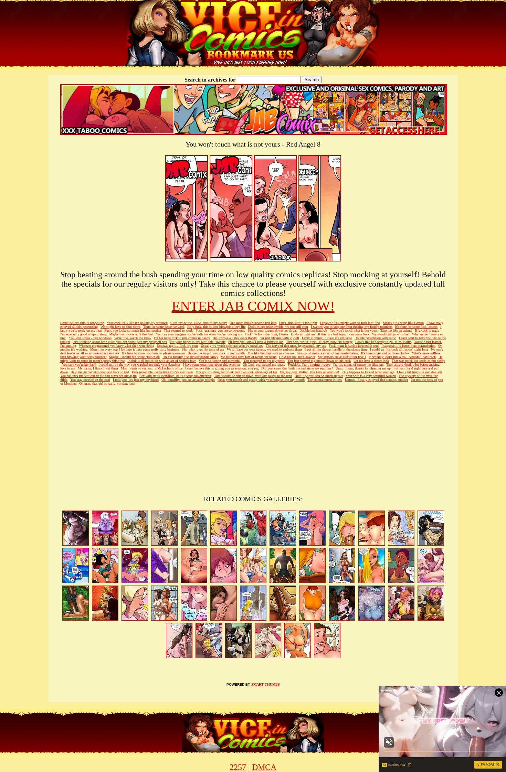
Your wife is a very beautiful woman (371, 376)
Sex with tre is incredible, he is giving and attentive (175, 376)
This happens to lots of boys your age (368, 372)
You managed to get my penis (264, 361)
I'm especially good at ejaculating (83, 334)
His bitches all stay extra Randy (235, 338)
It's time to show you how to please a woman (153, 353)
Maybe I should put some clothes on (134, 357)
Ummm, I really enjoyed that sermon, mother (376, 380)
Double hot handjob (313, 330)
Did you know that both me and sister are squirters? (297, 368)
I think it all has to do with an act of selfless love (161, 361)
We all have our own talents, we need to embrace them (264, 349)
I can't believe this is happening (82, 323)
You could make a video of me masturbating (327, 353)
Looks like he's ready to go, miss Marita (383, 342)
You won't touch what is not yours (354, 330)
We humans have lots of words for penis (248, 357)
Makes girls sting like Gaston (403, 323)
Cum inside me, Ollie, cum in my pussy (198, 323)
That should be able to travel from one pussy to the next (253, 376)
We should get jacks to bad (390, 334)
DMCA (264, 767)
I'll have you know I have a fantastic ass (255, 342)
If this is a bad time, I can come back (343, 334)
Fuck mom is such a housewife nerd (354, 345)
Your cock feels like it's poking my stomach (137, 323)
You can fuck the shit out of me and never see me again (98, 376)
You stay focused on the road (90, 380)
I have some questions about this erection (211, 364)
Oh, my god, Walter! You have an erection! (309, 372)
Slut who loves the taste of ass (203, 349)
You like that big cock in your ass (270, 353)
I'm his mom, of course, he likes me (358, 364)
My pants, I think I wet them (98, 368)
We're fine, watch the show (132, 338)
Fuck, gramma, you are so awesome (220, 330)
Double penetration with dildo (375, 338)
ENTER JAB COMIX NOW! (253, 306)
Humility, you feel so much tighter (319, 376)
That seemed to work (178, 330)
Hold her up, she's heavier (297, 357)
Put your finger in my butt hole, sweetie (197, 342)
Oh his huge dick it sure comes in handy (182, 338)
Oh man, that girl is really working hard (107, 383)
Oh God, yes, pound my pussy (264, 364)
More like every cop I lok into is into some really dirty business (134, 349)
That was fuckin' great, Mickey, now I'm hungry (319, 342)
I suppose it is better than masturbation (408, 345)
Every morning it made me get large (327, 338)
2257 (238, 767)
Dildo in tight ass (303, 334)
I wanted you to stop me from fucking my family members (351, 327)
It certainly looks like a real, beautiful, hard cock (402, 357)
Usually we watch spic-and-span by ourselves (232, 345)
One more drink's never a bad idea (253, 323)
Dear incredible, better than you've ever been (162, 372)
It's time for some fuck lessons (416, 327)
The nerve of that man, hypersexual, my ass (296, 345)
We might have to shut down (120, 327)
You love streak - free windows (90, 338)
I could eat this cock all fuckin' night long (399, 349)
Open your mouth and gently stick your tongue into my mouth (261, 380)
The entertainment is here (324, 380)
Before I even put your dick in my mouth (216, 353)
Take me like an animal (396, 330)
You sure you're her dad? (79, 364)
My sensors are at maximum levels (342, 357)
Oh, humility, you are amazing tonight (188, 380)
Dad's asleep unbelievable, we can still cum (278, 327)
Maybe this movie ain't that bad (131, 334)
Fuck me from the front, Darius (266, 334)
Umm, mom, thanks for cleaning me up (363, 368)
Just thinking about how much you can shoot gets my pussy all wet (120, 342)
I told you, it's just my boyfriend (136, 380)
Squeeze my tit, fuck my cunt (177, 345)
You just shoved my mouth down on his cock (319, 361)
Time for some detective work (164, 327)
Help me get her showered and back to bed (100, 372)
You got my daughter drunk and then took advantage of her (236, 372)
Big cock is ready (427, 330)
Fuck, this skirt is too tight (298, 323)
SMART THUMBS (265, 684)
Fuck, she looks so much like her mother (132, 330)
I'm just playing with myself (279, 338)
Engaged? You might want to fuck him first (350, 323)
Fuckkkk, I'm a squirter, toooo (309, 364)
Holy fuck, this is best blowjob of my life (216, 327)
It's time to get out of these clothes (385, 353)
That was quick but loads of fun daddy (418, 361)
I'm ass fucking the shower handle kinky (190, 357)
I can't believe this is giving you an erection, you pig (222, 368)
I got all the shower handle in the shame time (336, 349)
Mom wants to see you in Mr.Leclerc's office (151, 368)
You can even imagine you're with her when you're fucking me (199, 334)
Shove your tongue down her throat (272, 330)
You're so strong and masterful (220, 361)
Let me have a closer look (371, 361)
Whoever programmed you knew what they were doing (116, 345)
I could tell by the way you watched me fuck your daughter (139, 364)
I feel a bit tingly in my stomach (419, 372)
